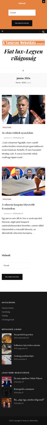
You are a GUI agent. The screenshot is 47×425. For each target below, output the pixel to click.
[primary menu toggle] (23, 70)
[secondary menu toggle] (2, 31)
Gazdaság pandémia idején (24, 356)
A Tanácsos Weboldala (29, 421)
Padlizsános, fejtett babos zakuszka (27, 345)
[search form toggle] (43, 32)
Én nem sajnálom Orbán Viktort (28, 378)
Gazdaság (6, 312)
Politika (7, 127)
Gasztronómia (7, 308)
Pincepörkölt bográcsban (23, 334)
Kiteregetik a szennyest (24, 389)
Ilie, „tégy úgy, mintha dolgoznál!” (29, 399)
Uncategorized (8, 319)
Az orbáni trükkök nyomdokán (17, 132)
